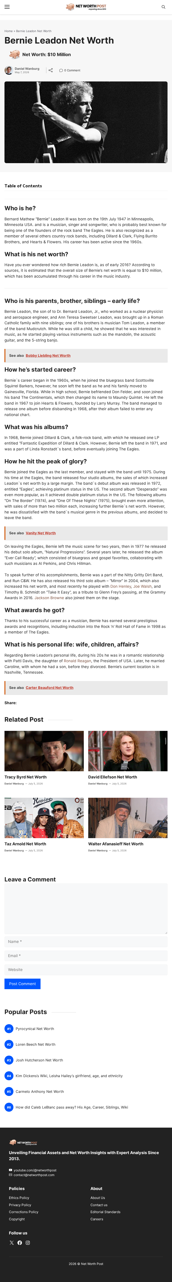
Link (62, 71)
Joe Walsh (142, 586)
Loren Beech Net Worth (35, 1045)
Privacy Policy (20, 1205)
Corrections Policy (23, 1212)
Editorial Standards (105, 1212)
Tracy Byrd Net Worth (25, 777)
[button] (163, 7)
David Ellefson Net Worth (112, 777)
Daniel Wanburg (27, 68)
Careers (96, 1219)
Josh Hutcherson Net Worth (39, 1060)
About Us (97, 1198)
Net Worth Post (92, 1264)
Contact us (99, 1205)
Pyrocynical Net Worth (35, 1029)
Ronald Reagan (77, 661)
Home (8, 31)
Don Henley (120, 586)
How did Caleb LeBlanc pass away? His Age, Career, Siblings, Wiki (72, 1107)
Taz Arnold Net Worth (25, 844)
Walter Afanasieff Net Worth (115, 844)
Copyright (17, 1219)
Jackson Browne (49, 598)
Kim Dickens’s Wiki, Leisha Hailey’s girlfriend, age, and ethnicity (69, 1076)
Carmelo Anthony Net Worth (40, 1092)
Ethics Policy (19, 1198)
